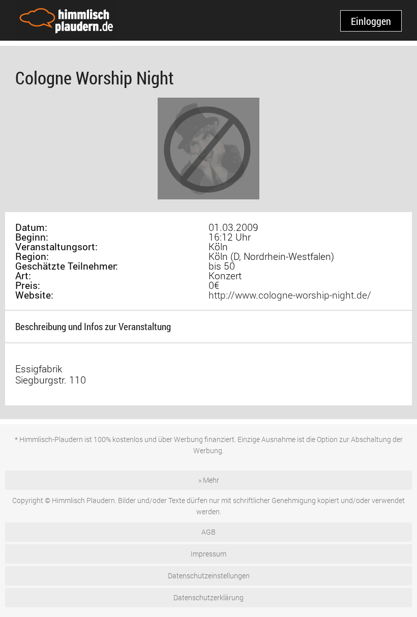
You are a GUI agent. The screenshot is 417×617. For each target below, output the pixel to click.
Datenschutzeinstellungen (209, 575)
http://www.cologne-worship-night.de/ (289, 294)
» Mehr (208, 480)
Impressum (208, 554)
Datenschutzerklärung (208, 597)
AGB (208, 532)
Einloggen (371, 20)
